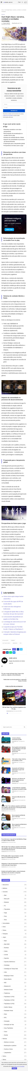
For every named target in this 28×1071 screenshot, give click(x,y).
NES (15, 982)
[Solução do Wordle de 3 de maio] (5, 799)
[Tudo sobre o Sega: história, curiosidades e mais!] (5, 761)
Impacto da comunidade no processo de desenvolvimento (14, 140)
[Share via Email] (14, 652)
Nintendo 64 (15, 986)
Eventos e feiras (15, 1049)
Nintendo (15, 902)
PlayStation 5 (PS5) (15, 1003)
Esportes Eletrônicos (15, 961)
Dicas (14, 926)
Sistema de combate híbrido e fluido (14, 137)
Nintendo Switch (15, 989)
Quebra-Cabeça (15, 1007)
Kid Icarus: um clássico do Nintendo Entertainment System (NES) (18, 780)
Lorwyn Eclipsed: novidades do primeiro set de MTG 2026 (19, 788)
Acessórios (14, 884)
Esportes (15, 958)
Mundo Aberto (15, 979)
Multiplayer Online (15, 975)
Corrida (15, 954)
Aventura (15, 947)
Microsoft (15, 898)
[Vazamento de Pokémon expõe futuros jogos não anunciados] (5, 770)
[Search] (22, 2)
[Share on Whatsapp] (10, 652)
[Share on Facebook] (18, 649)
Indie (15, 972)
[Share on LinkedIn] (7, 652)
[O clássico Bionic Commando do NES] (5, 740)
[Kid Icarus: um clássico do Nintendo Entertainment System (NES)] (5, 781)
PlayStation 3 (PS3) (15, 996)
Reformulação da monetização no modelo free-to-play (13, 134)
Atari (15, 895)
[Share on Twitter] (21, 649)
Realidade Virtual (15, 1010)
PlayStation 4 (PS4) (15, 1000)
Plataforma (15, 993)
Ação (15, 940)
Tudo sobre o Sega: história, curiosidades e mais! (19, 759)
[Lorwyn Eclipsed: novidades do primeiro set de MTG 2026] (5, 790)
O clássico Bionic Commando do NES (17, 738)
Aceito (14, 1068)
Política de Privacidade (8, 115)
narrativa (15, 643)
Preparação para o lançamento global (14, 143)
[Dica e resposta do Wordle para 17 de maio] (5, 818)
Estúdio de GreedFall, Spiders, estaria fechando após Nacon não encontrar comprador (13, 872)
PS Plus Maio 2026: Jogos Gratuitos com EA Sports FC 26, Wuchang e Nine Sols (12, 856)
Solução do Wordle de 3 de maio (18, 797)
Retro (15, 1014)
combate (13, 640)
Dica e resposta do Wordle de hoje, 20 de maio (19, 825)
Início (2, 9)
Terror (15, 1031)
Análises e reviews (15, 1042)
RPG (20, 643)
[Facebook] (18, 2)
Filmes (14, 930)
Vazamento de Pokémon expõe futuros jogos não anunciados (18, 770)
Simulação (15, 1021)
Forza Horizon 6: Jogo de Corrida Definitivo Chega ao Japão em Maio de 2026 (13, 839)
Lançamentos (15, 1052)
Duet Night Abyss (6, 643)
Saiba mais (9, 229)
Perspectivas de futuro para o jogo (13, 145)
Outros (14, 1056)
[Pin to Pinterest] (4, 652)
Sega (15, 912)
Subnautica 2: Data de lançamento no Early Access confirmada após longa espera (13, 864)
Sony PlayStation (15, 1028)
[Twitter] (19, 2)
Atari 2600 (15, 944)
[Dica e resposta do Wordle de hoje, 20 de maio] (5, 827)
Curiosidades (14, 923)
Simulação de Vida (15, 1024)
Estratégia (15, 965)
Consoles (14, 891)
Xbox (15, 919)
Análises (14, 888)
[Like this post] (14, 649)
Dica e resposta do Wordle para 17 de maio (18, 816)
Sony (15, 916)
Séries (14, 1059)
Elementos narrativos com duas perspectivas (12, 130)
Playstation (15, 909)
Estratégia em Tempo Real (15, 968)
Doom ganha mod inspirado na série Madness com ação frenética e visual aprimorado (19, 749)
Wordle (15, 1035)
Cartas (15, 951)
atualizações (5, 640)
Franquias (14, 933)
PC (15, 905)
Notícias (14, 1038)
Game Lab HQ (6, 23)
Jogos (14, 937)
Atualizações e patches (15, 1045)
